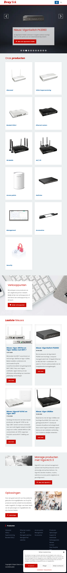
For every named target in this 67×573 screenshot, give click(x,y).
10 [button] (43, 55)
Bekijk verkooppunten (18, 310)
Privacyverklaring (48, 569)
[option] (33, 31)
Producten (52, 534)
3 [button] (26, 55)
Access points (39, 534)
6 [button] (33, 55)
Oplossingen (12, 520)
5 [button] (31, 55)
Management (39, 537)
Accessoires (38, 539)
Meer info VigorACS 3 (44, 487)
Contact (51, 549)
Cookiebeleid (40, 569)
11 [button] (46, 55)
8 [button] (38, 55)
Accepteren (31, 566)
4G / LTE (22, 537)
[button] (64, 552)
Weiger (45, 566)
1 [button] (21, 55)
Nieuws (51, 546)
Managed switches (25, 539)
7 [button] (36, 55)
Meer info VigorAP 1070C (25, 46)
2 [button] (24, 55)
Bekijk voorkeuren (58, 566)
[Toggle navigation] (57, 2)
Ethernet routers (25, 534)
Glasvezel (8, 534)
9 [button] (41, 55)
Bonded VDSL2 (9, 542)
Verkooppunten (54, 544)
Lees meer (11, 385)
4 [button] (28, 55)
